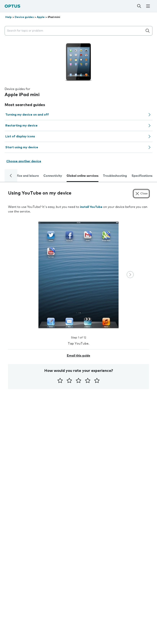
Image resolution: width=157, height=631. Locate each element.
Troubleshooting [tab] (115, 175)
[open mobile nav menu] (148, 6)
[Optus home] (12, 6)
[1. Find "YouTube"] (78, 275)
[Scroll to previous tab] (11, 175)
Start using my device (21, 147)
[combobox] (74, 31)
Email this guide (78, 355)
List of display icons (20, 136)
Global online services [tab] (82, 175)
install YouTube (91, 206)
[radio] (60, 380)
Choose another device (23, 161)
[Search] (139, 6)
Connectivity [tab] (52, 175)
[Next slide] (130, 274)
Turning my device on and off (27, 114)
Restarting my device (21, 125)
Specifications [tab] (142, 175)
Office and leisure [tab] (26, 175)
